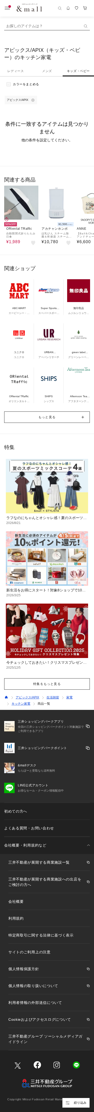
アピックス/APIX (27, 697)
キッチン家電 (20, 703)
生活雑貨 (52, 697)
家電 (69, 697)
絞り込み (80, 1102)
